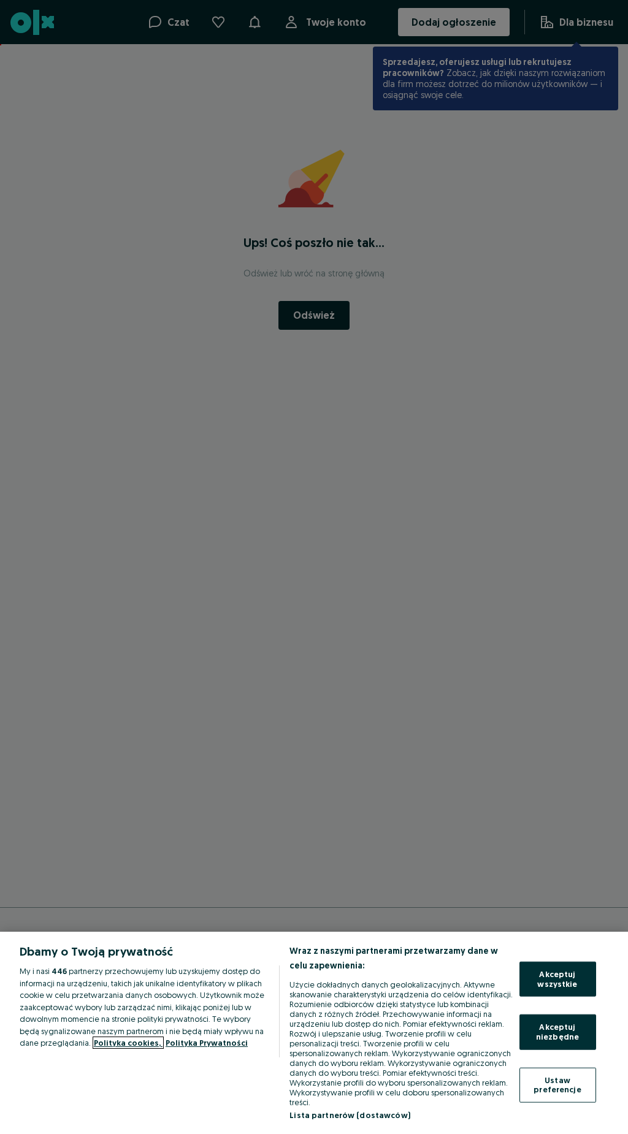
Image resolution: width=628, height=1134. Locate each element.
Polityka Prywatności (207, 1043)
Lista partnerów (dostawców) (349, 1115)
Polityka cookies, (128, 1043)
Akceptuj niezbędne (557, 1031)
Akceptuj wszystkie (557, 979)
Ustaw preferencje (557, 1084)
